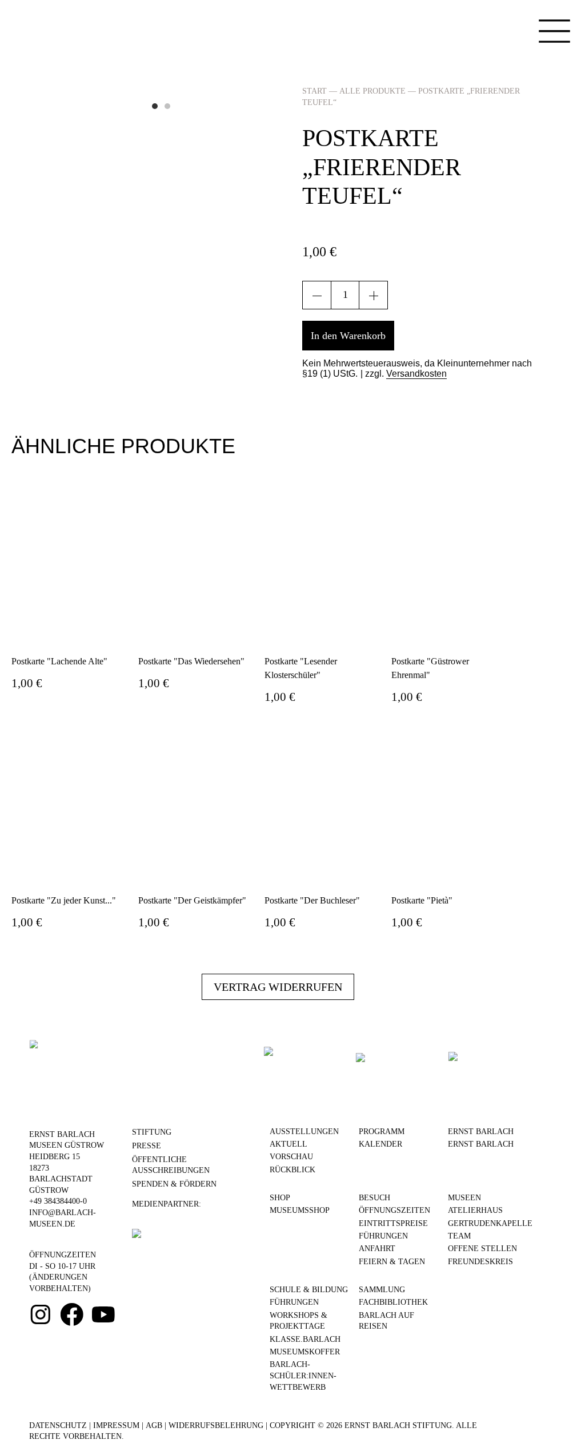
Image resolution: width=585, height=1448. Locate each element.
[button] (155, 106)
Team (459, 1236)
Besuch (374, 1197)
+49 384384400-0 (58, 1201)
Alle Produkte (372, 91)
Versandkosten (416, 373)
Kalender (380, 1144)
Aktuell (288, 1144)
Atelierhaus (475, 1210)
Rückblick (292, 1169)
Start (314, 91)
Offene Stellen (482, 1248)
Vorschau (291, 1156)
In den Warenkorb (348, 335)
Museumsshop (300, 1210)
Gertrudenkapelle (490, 1223)
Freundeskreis (480, 1261)
